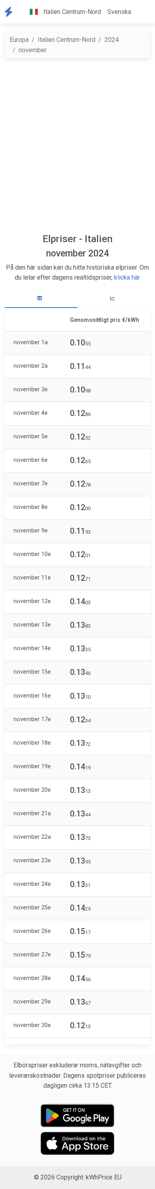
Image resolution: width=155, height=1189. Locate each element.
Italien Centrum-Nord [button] (71, 12)
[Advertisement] (77, 145)
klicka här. (127, 277)
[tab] (41, 298)
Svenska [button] (119, 12)
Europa (19, 39)
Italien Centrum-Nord (66, 39)
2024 (112, 39)
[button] (141, 12)
